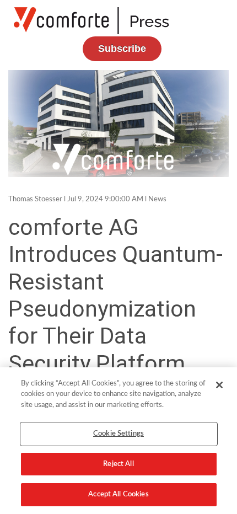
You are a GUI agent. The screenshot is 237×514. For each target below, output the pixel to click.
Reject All (118, 464)
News (157, 199)
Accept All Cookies (118, 494)
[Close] (219, 385)
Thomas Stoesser (35, 199)
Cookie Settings (118, 433)
